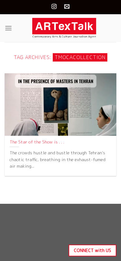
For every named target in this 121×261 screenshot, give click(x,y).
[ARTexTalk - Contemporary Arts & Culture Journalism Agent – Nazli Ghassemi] (64, 28)
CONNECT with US (92, 250)
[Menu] (8, 28)
